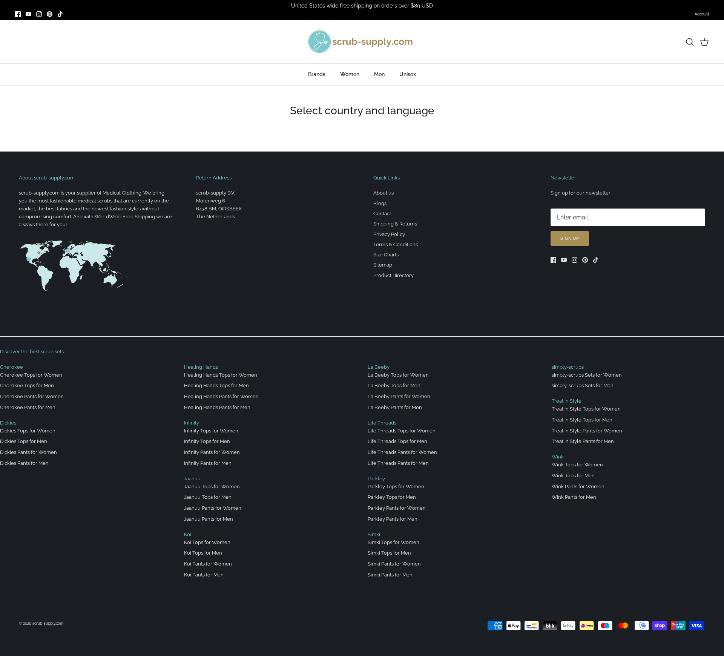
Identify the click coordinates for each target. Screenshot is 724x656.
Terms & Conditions (395, 244)
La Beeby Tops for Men (394, 385)
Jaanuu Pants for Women (212, 508)
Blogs (380, 203)
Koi (187, 534)
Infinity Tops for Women (211, 431)
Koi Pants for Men (204, 575)
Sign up (569, 238)
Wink (558, 457)
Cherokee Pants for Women (32, 396)
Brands (316, 74)
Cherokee (11, 367)
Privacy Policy (389, 234)
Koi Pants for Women (208, 564)
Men (379, 74)
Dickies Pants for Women (28, 452)
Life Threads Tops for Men (397, 441)
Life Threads (382, 423)
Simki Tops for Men (389, 553)
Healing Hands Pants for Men (217, 407)
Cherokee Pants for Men (27, 407)
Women (349, 74)
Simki (374, 534)
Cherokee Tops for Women (31, 375)
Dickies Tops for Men (23, 441)
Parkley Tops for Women (396, 486)
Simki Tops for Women (393, 542)
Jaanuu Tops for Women (212, 486)
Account (702, 14)
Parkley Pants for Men (392, 519)
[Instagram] (39, 14)
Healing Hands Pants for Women (221, 396)
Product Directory (393, 275)
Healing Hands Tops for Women (220, 375)
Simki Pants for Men (390, 575)
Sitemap (382, 265)
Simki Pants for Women (394, 564)
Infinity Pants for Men (208, 463)
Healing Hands (201, 367)
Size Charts (386, 254)
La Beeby (379, 367)
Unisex (407, 74)
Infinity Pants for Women (212, 452)
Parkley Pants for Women (397, 508)
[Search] (689, 41)
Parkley (376, 478)
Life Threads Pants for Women (402, 452)
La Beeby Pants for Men (395, 407)
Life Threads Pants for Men (398, 463)
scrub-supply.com (47, 623)
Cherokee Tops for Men (27, 385)
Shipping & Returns (395, 224)
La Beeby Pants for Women (399, 396)
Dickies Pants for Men (24, 463)
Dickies (8, 423)
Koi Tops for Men (203, 553)
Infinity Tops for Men (207, 441)
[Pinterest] (49, 14)
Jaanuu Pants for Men (208, 519)
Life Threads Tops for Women (402, 431)
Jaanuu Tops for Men (208, 497)
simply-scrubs (568, 367)
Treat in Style (566, 401)
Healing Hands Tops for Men (216, 385)
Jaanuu (192, 478)
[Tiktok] (60, 14)
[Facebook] (18, 14)
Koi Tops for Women (207, 542)
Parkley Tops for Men (392, 497)
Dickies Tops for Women (27, 431)
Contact (382, 213)
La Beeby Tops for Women (398, 375)
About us (383, 193)
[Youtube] (28, 14)
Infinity (191, 423)
